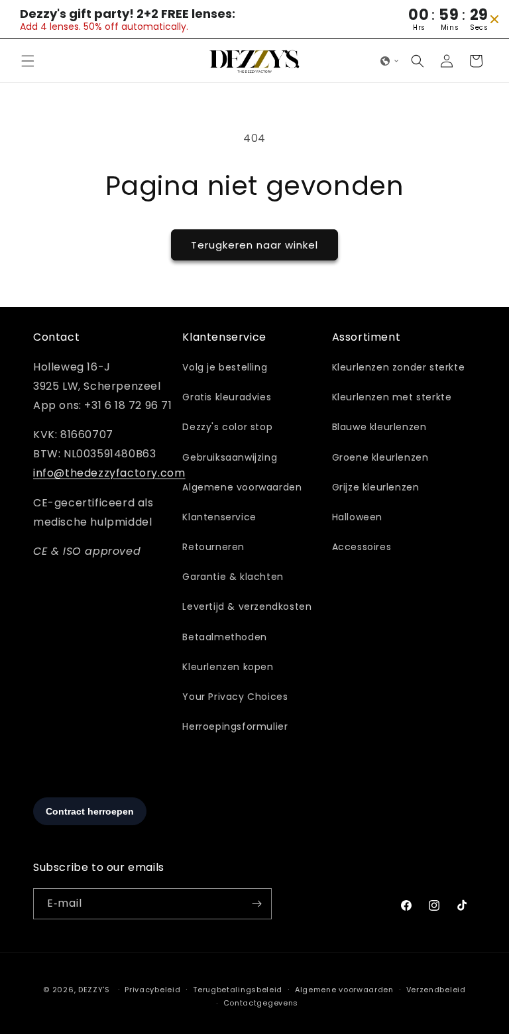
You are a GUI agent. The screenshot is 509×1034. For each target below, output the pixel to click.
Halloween (357, 517)
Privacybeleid (152, 989)
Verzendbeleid (436, 989)
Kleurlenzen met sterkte (392, 397)
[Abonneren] (256, 903)
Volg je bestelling (224, 367)
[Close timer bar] (494, 19)
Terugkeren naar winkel (254, 245)
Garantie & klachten (232, 576)
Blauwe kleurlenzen (379, 426)
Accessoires (362, 546)
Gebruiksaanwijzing (229, 457)
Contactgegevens (261, 1003)
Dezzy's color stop (227, 426)
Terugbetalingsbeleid (237, 989)
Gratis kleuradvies (226, 397)
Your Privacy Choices (235, 696)
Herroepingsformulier (235, 726)
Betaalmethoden (224, 637)
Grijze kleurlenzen (376, 487)
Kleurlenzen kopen (227, 666)
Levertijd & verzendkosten (246, 606)
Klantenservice (219, 517)
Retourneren (213, 546)
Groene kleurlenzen (380, 457)
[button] (27, 61)
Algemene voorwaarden (242, 487)
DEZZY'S (94, 989)
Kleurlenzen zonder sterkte (398, 367)
